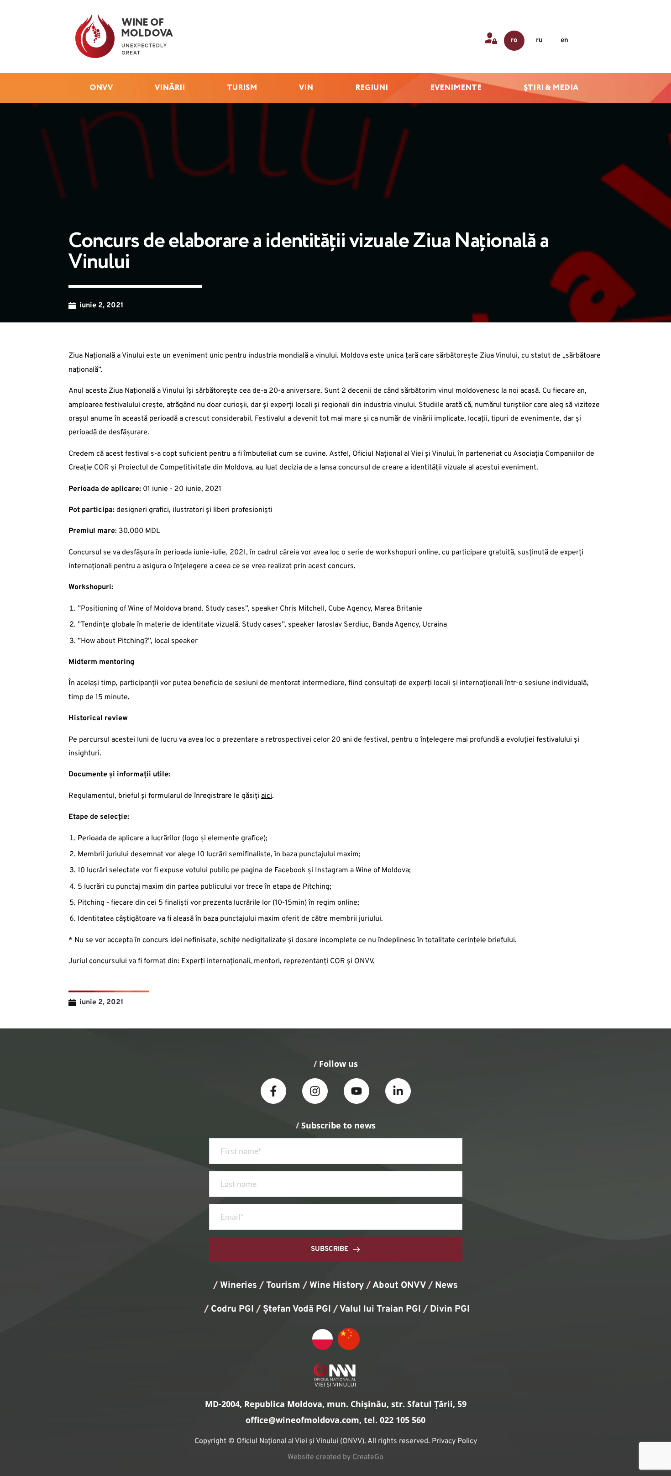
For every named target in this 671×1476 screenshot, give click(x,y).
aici (266, 796)
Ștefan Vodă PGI (297, 1309)
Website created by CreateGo (335, 1457)
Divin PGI (450, 1309)
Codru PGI (232, 1309)
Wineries (238, 1286)
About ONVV (399, 1286)
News (446, 1286)
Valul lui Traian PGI (380, 1309)
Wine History (336, 1286)
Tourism (283, 1286)
